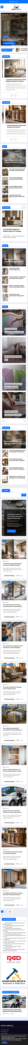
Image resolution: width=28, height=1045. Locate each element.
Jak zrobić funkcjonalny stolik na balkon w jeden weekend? (17, 171)
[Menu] (2, 7)
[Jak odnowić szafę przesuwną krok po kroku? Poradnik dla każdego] (14, 551)
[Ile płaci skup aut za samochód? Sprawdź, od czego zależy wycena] (14, 798)
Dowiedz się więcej (9, 43)
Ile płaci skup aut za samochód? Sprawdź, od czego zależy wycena (12, 813)
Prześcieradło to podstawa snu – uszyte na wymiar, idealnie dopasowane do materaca (13, 389)
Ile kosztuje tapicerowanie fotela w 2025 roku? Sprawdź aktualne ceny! (16, 470)
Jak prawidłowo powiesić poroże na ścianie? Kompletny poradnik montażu (17, 461)
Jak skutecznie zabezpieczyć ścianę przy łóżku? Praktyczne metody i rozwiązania (12, 896)
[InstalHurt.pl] (14, 961)
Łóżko (10, 872)
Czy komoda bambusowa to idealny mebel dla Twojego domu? (15, 80)
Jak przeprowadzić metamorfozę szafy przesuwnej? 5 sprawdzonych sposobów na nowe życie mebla (17, 271)
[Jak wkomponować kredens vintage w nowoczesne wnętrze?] (14, 839)
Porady (4, 707)
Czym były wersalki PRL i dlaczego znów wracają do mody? (13, 444)
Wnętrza (10, 666)
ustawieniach (18, 1040)
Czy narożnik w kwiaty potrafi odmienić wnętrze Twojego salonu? (13, 232)
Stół (8, 514)
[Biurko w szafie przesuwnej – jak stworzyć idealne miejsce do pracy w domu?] (14, 757)
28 (9, 913)
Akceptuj (4, 1042)
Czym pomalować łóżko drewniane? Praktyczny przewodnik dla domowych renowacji (14, 334)
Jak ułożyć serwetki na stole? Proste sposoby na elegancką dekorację (13, 163)
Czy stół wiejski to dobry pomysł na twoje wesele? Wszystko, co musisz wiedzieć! (17, 189)
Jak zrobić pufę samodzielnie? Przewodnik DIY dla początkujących (12, 731)
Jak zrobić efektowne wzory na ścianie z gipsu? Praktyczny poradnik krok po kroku (17, 453)
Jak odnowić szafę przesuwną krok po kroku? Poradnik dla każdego (13, 262)
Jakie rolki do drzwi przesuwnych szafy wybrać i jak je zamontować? (16, 297)
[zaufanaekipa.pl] (14, 978)
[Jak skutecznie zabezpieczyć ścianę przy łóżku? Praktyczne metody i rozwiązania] (14, 880)
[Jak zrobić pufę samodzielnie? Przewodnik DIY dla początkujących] (14, 715)
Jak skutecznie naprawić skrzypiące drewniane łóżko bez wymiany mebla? (13, 417)
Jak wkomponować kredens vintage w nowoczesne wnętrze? (14, 128)
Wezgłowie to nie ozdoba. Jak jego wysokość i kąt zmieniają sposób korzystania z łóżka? (17, 479)
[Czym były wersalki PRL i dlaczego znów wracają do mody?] (14, 674)
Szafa (4, 543)
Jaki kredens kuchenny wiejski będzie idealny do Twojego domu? (13, 39)
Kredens (6, 36)
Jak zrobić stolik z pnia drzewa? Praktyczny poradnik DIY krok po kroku (17, 198)
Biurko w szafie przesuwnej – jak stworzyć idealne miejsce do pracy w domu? (16, 288)
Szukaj (6, 492)
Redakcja (6, 14)
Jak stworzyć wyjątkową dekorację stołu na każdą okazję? (16, 180)
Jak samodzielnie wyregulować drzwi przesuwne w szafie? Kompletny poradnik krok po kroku (17, 279)
